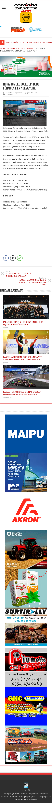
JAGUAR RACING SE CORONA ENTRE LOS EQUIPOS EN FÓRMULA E (23, 323)
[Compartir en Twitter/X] (13, 258)
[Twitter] (25, 790)
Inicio (2, 49)
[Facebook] (23, 790)
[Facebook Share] (6, 258)
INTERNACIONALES (15, 49)
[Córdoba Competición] (26, 7)
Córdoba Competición (14, 93)
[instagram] (28, 790)
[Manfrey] (26, 66)
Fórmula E (30, 49)
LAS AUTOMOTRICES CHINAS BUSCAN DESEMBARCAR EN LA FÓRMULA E (22, 393)
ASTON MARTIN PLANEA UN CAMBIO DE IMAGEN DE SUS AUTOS (32, 281)
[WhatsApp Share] (20, 258)
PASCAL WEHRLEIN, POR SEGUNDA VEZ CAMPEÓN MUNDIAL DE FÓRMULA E (22, 358)
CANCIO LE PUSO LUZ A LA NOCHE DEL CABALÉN (18, 274)
